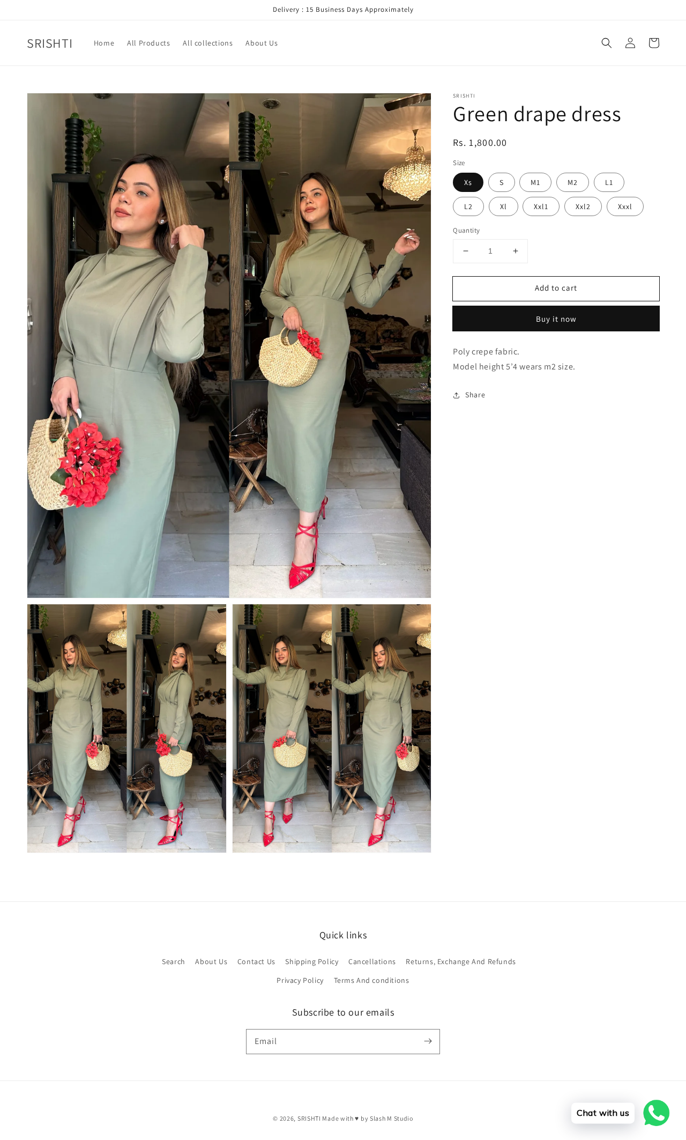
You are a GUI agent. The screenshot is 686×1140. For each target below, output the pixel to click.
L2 (468, 206)
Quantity (466, 230)
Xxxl (625, 206)
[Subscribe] (427, 1041)
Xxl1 (541, 206)
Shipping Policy (311, 961)
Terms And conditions (371, 980)
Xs (468, 182)
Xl (503, 206)
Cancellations (372, 961)
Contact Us (256, 961)
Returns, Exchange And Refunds (461, 961)
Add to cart (556, 288)
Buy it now (556, 319)
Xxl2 (583, 206)
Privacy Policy (300, 980)
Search (173, 961)
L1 (609, 182)
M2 (573, 182)
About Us (211, 961)
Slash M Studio (391, 1118)
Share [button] (475, 394)
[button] (606, 43)
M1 (535, 182)
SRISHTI (309, 1118)
